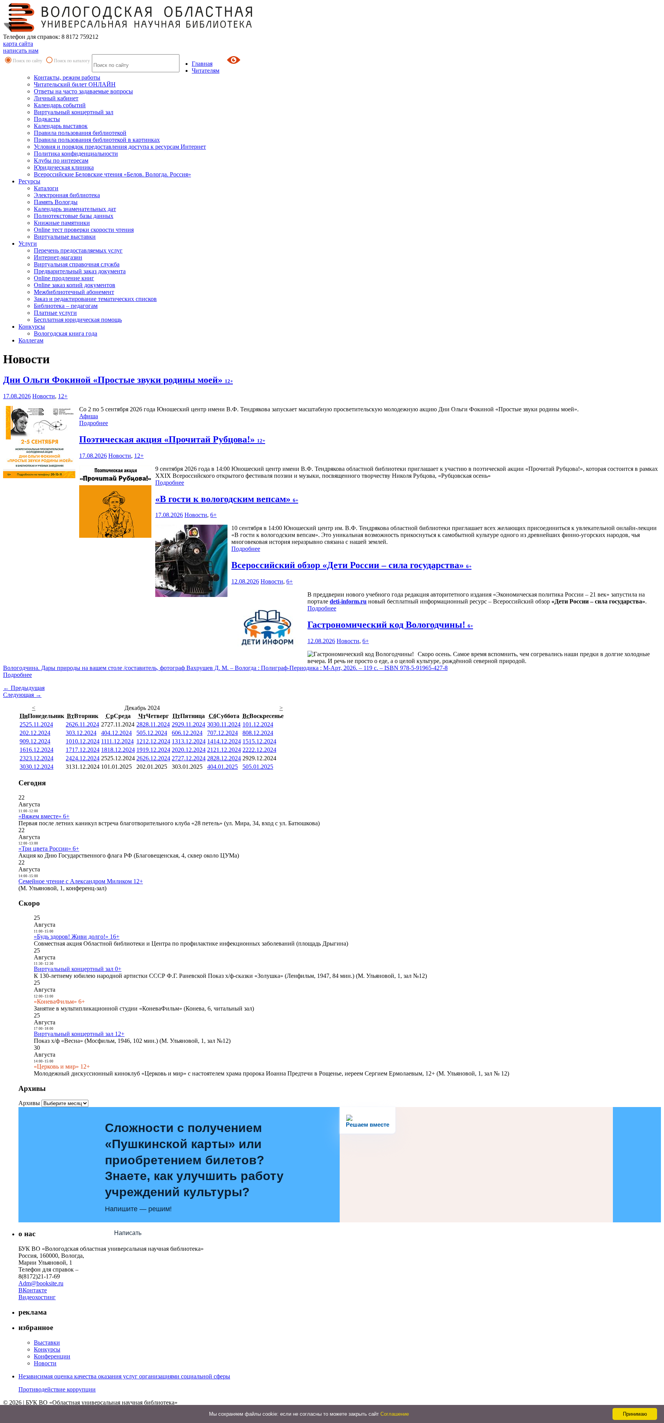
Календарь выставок (61, 126)
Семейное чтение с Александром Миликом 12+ (80, 881)
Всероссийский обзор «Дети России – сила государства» (351, 565)
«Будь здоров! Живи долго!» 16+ (77, 936)
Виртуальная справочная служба (77, 264)
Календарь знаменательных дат (75, 209)
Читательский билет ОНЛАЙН (75, 84)
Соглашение (394, 1414)
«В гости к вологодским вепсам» (226, 499)
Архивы (29, 1103)
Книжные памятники (62, 222)
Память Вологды (56, 202)
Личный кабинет (56, 98)
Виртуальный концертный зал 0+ (77, 969)
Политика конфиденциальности (76, 153)
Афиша (88, 416)
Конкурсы (31, 326)
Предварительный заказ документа (80, 271)
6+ (213, 515)
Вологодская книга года (65, 333)
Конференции (52, 1356)
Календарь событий (60, 105)
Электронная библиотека (67, 195)
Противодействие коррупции (57, 1389)
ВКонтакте (32, 1290)
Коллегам (30, 340)
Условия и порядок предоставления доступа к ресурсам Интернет (120, 146)
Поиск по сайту (27, 60)
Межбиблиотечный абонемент (74, 292)
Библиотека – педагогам (66, 306)
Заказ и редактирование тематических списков (95, 299)
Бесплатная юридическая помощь (78, 319)
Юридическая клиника (64, 167)
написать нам (20, 50)
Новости (43, 396)
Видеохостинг (37, 1297)
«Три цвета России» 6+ (48, 848)
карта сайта (18, 43)
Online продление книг (64, 278)
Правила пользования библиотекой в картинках (97, 139)
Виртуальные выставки (65, 236)
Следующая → (22, 695)
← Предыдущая (24, 688)
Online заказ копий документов (74, 285)
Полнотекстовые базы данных (73, 216)
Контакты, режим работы (67, 77)
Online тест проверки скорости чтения (84, 229)
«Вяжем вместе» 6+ (44, 816)
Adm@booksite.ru (40, 1283)
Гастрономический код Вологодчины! (390, 625)
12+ (63, 396)
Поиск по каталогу (72, 60)
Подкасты (47, 119)
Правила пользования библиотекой (80, 133)
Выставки (47, 1342)
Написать (127, 1233)
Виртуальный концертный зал (73, 112)
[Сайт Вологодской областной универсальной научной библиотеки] (128, 30)
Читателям (205, 70)
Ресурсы (29, 181)
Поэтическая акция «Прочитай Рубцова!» (172, 439)
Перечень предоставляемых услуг (78, 250)
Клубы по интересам (61, 160)
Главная (202, 63)
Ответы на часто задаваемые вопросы (83, 91)
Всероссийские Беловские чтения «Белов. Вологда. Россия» (112, 174)
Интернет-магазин (58, 257)
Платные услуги (55, 312)
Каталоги (46, 188)
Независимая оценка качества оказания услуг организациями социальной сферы (124, 1376)
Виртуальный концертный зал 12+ (79, 1034)
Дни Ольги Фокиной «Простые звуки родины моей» (118, 380)
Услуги (27, 243)
